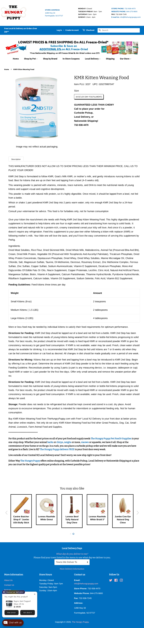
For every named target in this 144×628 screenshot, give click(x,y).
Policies (7, 590)
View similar (11, 613)
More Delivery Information (72, 569)
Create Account (72, 30)
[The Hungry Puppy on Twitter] (110, 581)
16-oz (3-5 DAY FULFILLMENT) (89, 97)
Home (16, 58)
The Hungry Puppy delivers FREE (57, 449)
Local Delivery (92, 58)
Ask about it (27, 613)
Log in (59, 30)
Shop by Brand (50, 58)
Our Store (125, 58)
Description (16, 159)
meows (85, 442)
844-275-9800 (124, 12)
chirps (59, 442)
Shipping (110, 58)
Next (138, 512)
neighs (67, 442)
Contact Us (9, 585)
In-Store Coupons (71, 58)
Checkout (90, 30)
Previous (6, 512)
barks (50, 442)
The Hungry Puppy (30, 460)
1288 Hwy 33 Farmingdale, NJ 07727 (54, 13)
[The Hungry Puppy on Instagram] (121, 581)
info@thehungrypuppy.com (126, 17)
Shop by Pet (30, 58)
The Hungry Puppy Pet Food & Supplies (111, 438)
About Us (8, 580)
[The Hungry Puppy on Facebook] (116, 581)
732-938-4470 (123, 9)
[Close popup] (34, 594)
